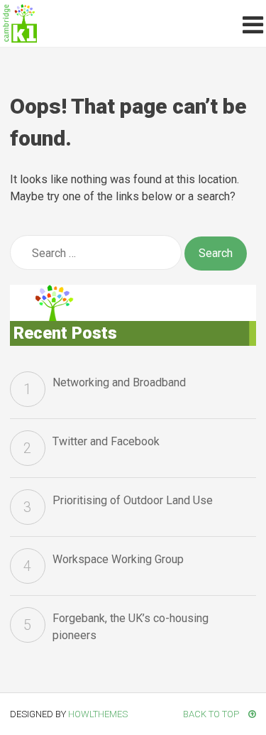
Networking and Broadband (119, 382)
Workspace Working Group (118, 559)
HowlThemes (98, 714)
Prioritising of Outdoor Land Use (132, 500)
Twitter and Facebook (106, 441)
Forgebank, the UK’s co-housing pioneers (130, 626)
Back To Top (212, 714)
